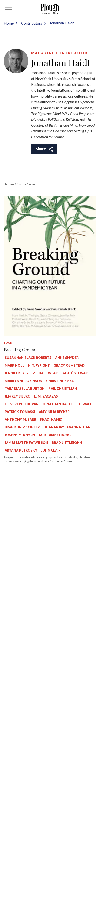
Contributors (31, 23)
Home (9, 23)
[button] (8, 9)
